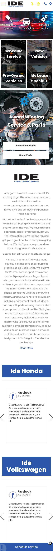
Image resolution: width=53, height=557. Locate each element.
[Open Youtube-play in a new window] (38, 4)
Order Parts (25, 155)
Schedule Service (26, 547)
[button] (50, 543)
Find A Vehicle (26, 28)
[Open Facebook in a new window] (32, 4)
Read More (26, 348)
